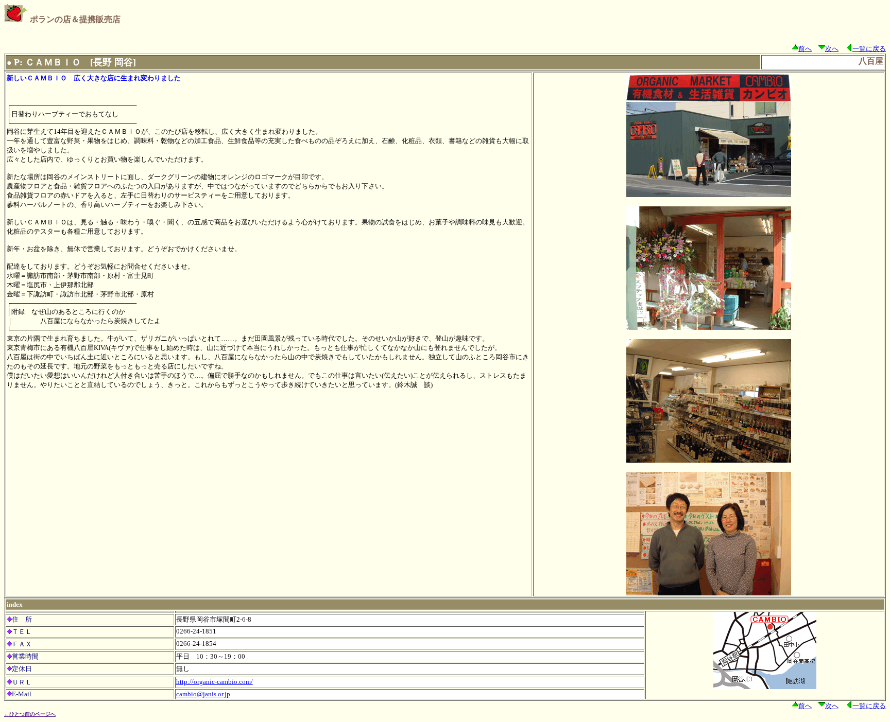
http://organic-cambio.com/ (214, 681)
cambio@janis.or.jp (203, 694)
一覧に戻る (869, 48)
